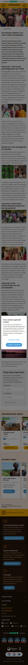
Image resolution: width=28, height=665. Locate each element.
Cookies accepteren (14, 345)
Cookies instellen (14, 340)
